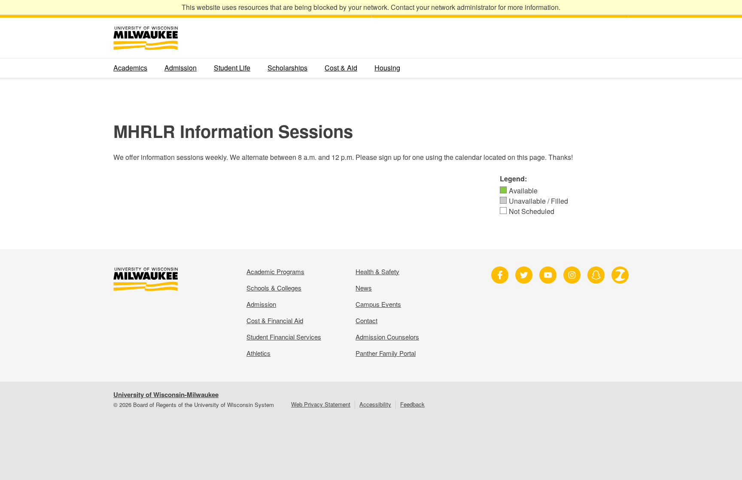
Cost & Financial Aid (274, 320)
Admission (180, 68)
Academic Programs (275, 271)
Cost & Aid (341, 68)
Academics (130, 68)
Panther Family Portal (386, 353)
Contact (366, 320)
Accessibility (375, 404)
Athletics (258, 353)
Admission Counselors (387, 336)
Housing (387, 68)
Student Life (232, 68)
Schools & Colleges (273, 287)
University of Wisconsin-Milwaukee (166, 394)
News (364, 287)
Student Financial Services (283, 336)
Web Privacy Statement (320, 404)
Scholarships (287, 68)
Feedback (412, 404)
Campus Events (378, 304)
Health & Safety (377, 271)
